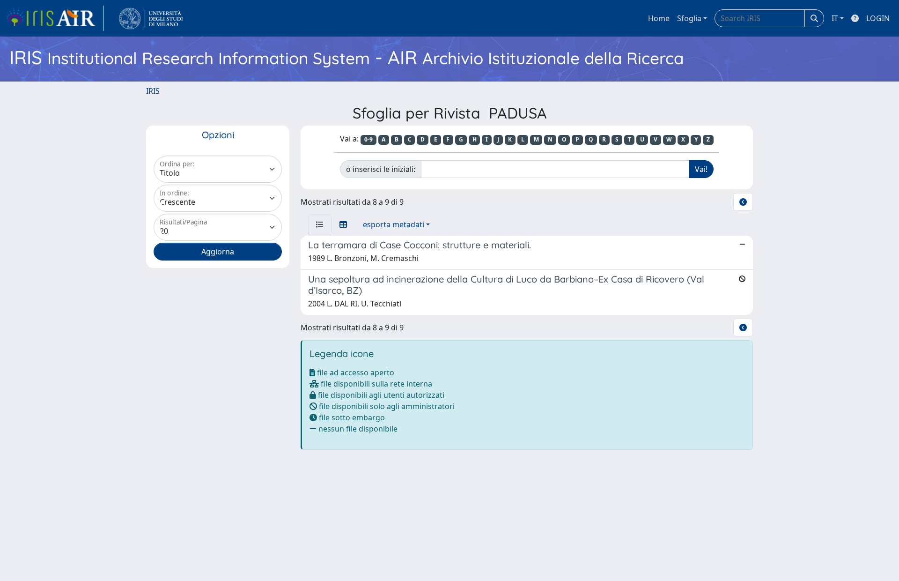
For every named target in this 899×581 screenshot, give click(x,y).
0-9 (368, 139)
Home (659, 18)
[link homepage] (55, 18)
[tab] (320, 224)
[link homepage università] (151, 18)
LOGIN (878, 18)
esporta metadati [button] (393, 224)
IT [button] (835, 18)
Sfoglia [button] (689, 18)
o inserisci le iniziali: (380, 169)
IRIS (153, 91)
